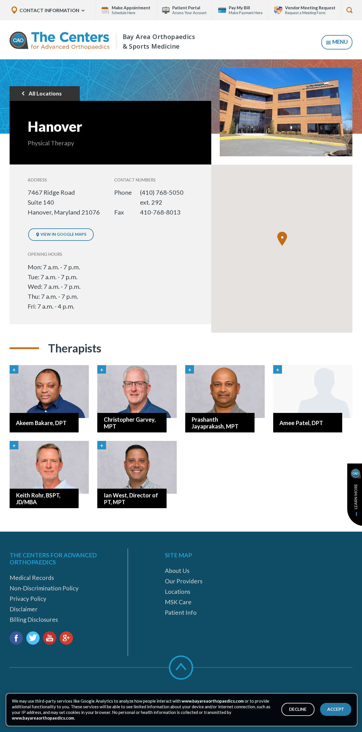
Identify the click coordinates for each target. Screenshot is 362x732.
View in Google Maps (63, 234)
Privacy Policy (28, 598)
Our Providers (183, 580)
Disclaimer (24, 608)
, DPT (41, 422)
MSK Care (178, 601)
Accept (335, 709)
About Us (177, 570)
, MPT (214, 423)
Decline (298, 709)
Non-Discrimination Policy (44, 588)
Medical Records (32, 577)
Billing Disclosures (34, 619)
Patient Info (181, 612)
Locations (177, 591)
